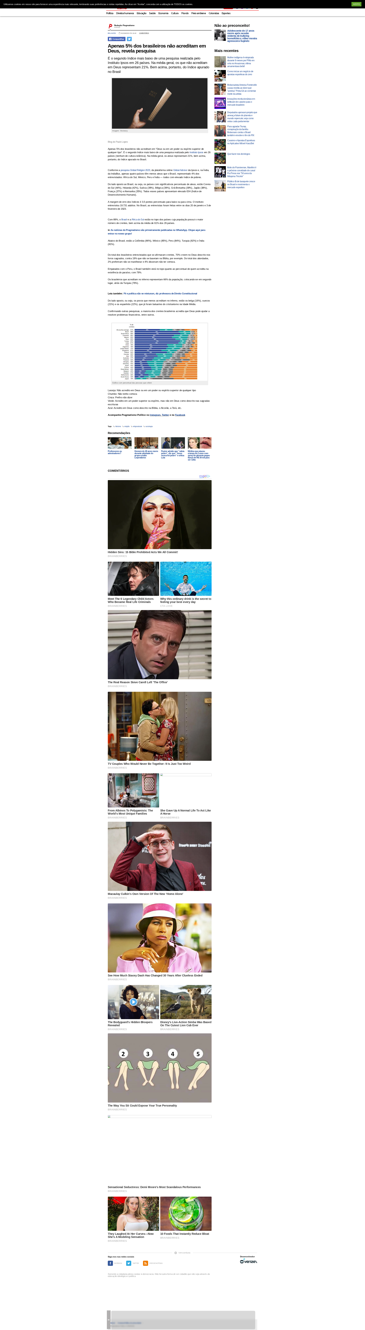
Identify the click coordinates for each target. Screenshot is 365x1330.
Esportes (226, 13)
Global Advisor (180, 170)
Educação (141, 13)
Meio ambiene (198, 13)
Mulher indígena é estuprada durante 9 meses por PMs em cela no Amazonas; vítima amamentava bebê (240, 61)
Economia (163, 13)
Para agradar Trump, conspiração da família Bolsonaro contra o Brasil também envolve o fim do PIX (240, 131)
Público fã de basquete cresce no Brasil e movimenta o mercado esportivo (241, 184)
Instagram (155, 415)
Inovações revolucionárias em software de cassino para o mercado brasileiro (241, 102)
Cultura (174, 13)
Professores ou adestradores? (115, 452)
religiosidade (137, 426)
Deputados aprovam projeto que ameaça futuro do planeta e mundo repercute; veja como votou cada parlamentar (242, 116)
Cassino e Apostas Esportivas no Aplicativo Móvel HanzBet (241, 142)
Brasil (124, 219)
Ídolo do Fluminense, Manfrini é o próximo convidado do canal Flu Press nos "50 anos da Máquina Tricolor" (241, 171)
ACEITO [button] (356, 4)
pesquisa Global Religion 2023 (135, 170)
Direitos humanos (125, 13)
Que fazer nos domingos (238, 154)
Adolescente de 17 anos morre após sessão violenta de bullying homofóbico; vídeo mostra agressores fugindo (242, 35)
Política (109, 13)
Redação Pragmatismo (124, 25)
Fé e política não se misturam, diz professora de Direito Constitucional (160, 293)
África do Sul (137, 219)
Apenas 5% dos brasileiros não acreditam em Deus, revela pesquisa (157, 48)
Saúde (152, 13)
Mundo (185, 13)
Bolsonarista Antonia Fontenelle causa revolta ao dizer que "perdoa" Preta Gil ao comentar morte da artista (242, 89)
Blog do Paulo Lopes (118, 141)
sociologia (149, 426)
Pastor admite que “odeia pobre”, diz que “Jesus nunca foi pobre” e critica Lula (172, 454)
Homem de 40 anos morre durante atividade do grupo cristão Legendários (146, 454)
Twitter (165, 415)
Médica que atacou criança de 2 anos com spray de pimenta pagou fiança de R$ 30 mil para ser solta (199, 455)
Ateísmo (118, 426)
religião (127, 426)
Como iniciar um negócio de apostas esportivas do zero (240, 73)
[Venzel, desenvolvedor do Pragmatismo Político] (248, 1260)
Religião (112, 33)
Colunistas (214, 13)
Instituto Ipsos (196, 152)
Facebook (180, 415)
